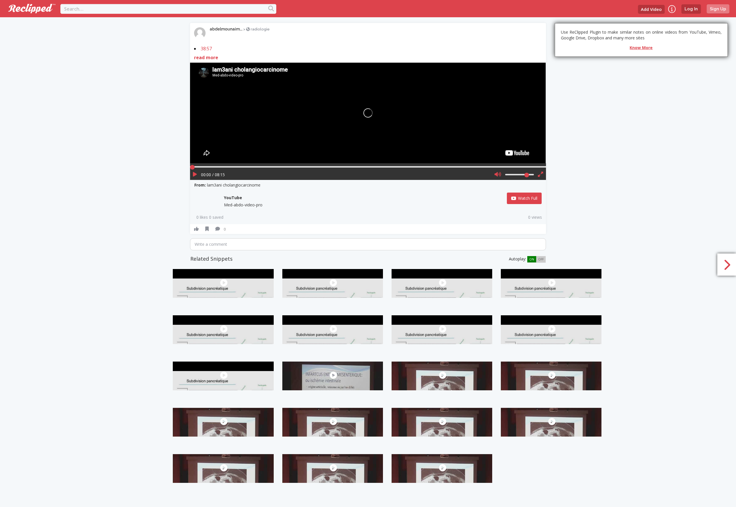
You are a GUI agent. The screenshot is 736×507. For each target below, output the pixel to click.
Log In (691, 8)
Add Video (651, 9)
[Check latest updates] (672, 9)
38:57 (206, 48)
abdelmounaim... (226, 29)
